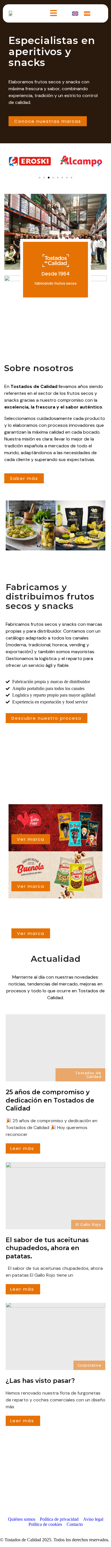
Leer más (22, 1148)
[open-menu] (53, 13)
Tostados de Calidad (88, 1075)
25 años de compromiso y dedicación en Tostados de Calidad (50, 1100)
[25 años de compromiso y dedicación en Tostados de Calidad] (55, 1047)
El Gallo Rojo (88, 1224)
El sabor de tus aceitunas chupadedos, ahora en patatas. (47, 1248)
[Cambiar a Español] (87, 13)
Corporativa (89, 1365)
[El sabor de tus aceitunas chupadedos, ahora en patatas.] (55, 1195)
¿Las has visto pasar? (40, 1381)
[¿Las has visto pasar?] (55, 1336)
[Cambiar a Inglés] (75, 13)
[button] (39, 177)
